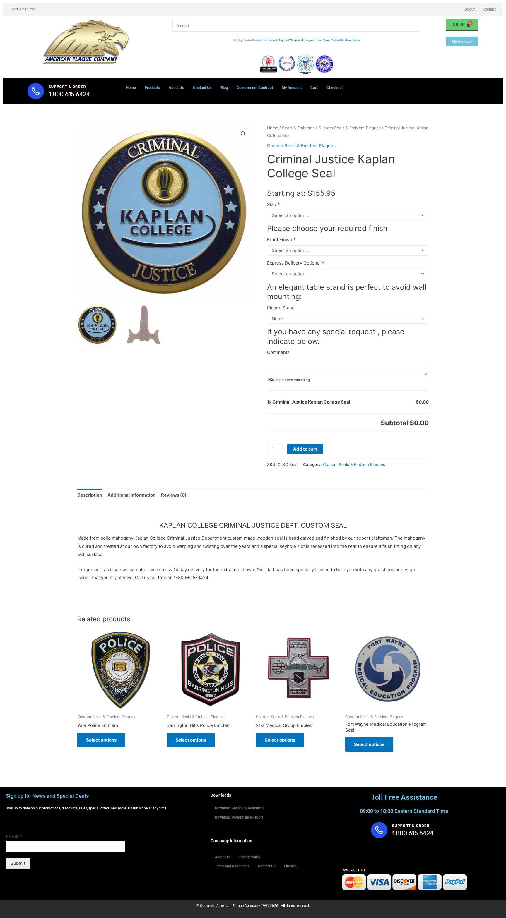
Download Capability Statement (239, 808)
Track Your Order (22, 9)
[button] (243, 134)
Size (273, 204)
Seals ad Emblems (264, 40)
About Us (176, 87)
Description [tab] (89, 495)
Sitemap (290, 866)
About (470, 9)
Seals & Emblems (298, 128)
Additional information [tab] (131, 495)
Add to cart (305, 449)
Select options (101, 740)
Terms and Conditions (232, 866)
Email (14, 836)
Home (131, 87)
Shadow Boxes (350, 40)
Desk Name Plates (327, 40)
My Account (292, 87)
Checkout (334, 87)
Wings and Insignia (301, 40)
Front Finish (281, 239)
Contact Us (202, 87)
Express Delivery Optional (295, 263)
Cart (314, 87)
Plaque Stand (281, 307)
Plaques (282, 40)
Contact (489, 9)
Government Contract (255, 87)
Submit (18, 863)
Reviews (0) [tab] (174, 495)
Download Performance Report (239, 817)
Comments (278, 352)
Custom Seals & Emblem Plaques (349, 128)
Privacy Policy (249, 857)
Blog (224, 87)
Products (152, 87)
